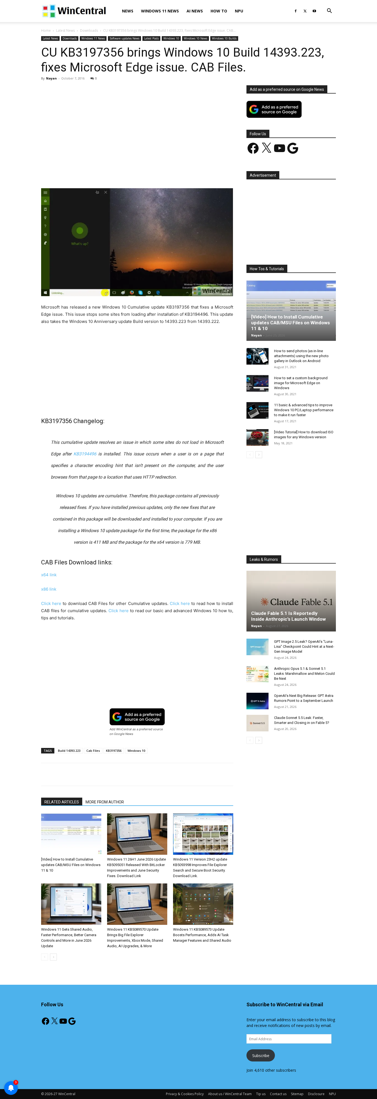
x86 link (48, 589)
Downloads (89, 30)
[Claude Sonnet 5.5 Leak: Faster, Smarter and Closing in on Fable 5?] (257, 723)
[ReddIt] (143, 172)
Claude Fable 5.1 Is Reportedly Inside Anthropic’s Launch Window (288, 616)
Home (46, 30)
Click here (51, 603)
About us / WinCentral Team (230, 1094)
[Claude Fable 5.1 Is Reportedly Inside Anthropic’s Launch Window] (291, 601)
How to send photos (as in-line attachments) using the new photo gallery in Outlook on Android (301, 356)
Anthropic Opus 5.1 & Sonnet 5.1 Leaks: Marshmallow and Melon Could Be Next (304, 674)
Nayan (51, 78)
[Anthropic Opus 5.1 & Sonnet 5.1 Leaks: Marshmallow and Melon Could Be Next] (257, 674)
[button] (329, 11)
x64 (49, 574)
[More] (169, 172)
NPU (239, 11)
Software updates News (124, 38)
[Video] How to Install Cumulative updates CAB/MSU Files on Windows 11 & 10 (70, 864)
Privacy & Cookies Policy (185, 1094)
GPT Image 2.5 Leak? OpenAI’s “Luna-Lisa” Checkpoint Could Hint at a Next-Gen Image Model (304, 646)
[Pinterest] (105, 172)
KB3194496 (84, 453)
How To (219, 11)
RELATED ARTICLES (61, 802)
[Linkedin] (130, 172)
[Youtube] (314, 11)
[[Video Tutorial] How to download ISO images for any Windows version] (257, 437)
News (127, 11)
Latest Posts (151, 38)
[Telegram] (156, 172)
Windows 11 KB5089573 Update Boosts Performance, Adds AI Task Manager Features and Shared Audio (202, 935)
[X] (305, 11)
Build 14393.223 (69, 750)
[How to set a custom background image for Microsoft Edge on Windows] (257, 383)
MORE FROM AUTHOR (105, 802)
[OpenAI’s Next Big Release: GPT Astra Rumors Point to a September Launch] (257, 701)
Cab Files (93, 750)
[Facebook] (295, 11)
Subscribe (260, 1055)
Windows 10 (171, 38)
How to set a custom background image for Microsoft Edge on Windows (301, 383)
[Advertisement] (137, 126)
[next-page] (53, 957)
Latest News (65, 30)
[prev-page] (44, 957)
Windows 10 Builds (224, 38)
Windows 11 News (160, 11)
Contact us (278, 1094)
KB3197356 (113, 750)
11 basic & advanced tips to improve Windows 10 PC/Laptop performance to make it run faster (303, 410)
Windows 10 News (195, 38)
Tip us (261, 1094)
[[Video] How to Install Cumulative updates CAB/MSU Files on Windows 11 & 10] (71, 834)
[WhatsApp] (118, 172)
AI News (195, 11)
